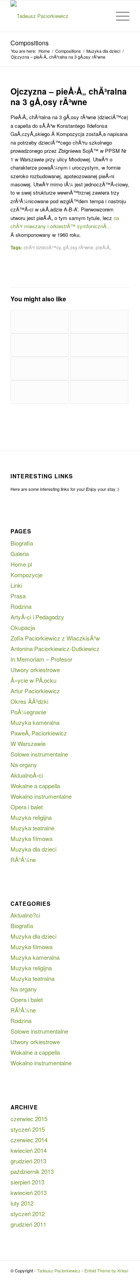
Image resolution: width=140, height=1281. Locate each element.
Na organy (23, 764)
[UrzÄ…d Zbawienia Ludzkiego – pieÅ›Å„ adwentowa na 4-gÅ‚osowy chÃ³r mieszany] (39, 345)
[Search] (100, 16)
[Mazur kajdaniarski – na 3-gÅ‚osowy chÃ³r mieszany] (39, 321)
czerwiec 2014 (28, 1140)
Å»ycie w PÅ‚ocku (33, 680)
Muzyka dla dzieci (33, 849)
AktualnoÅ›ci (26, 775)
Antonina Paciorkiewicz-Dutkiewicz (55, 648)
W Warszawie (28, 743)
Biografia (21, 543)
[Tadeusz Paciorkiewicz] (58, 16)
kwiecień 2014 (28, 1150)
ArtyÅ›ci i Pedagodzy (37, 617)
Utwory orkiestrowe (35, 670)
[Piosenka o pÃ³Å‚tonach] (39, 392)
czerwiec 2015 (28, 1119)
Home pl (21, 564)
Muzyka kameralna (35, 722)
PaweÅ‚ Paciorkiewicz (38, 733)
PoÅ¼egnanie (28, 712)
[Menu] (119, 16)
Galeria (19, 553)
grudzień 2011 (28, 1224)
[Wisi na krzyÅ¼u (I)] (99, 368)
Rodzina (21, 606)
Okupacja (22, 627)
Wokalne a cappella (35, 786)
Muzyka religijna (31, 817)
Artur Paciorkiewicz (35, 691)
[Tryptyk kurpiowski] (99, 321)
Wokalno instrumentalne (41, 796)
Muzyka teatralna (32, 978)
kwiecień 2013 (28, 1192)
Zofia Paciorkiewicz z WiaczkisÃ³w (55, 638)
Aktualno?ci (25, 915)
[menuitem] (100, 16)
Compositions (29, 42)
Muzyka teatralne (32, 828)
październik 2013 (32, 1171)
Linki (16, 585)
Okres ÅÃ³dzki (29, 701)
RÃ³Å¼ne (23, 859)
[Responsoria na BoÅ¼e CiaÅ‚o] (39, 368)
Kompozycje (26, 575)
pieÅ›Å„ (103, 247)
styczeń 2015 (27, 1129)
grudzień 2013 (28, 1161)
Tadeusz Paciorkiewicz (58, 1270)
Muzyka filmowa (31, 838)
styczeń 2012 (27, 1213)
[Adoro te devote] (99, 392)
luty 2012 (21, 1203)
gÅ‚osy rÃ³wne (78, 247)
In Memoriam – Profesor (41, 659)
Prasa (18, 596)
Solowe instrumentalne (39, 754)
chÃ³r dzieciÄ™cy (42, 247)
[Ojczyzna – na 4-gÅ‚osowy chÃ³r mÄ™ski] (99, 345)
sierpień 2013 (27, 1182)
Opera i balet (26, 807)
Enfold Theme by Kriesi (106, 1270)
